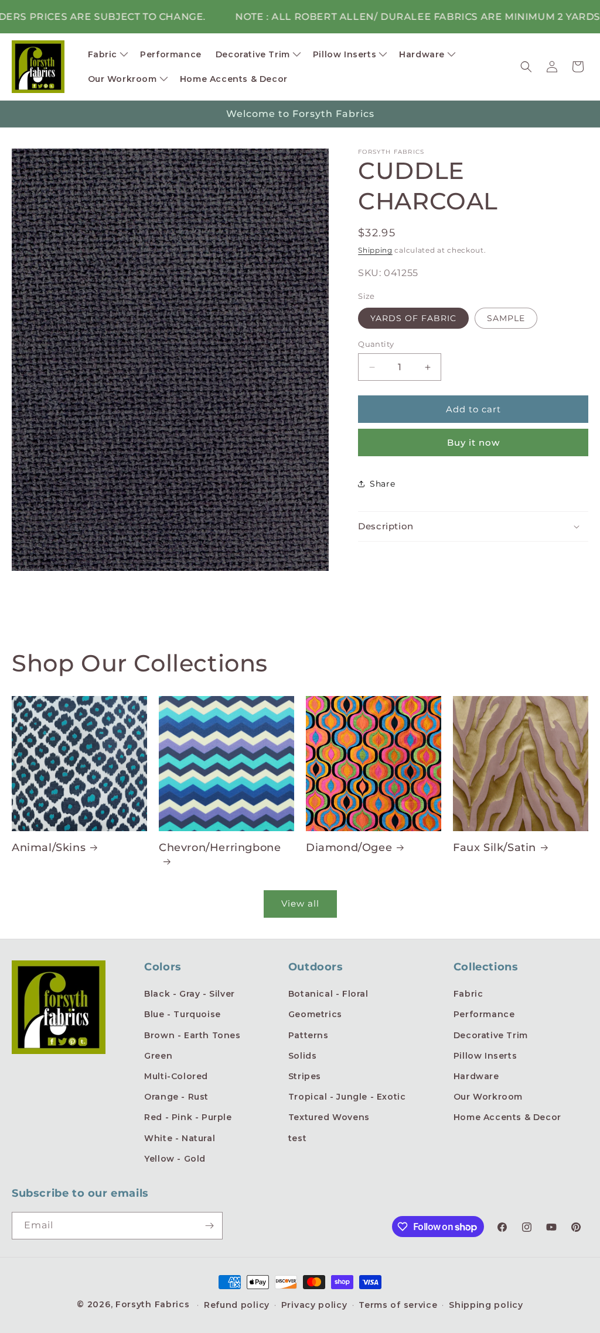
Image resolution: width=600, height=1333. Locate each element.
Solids (302, 1055)
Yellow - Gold (175, 1158)
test (297, 1138)
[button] (107, 54)
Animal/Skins (49, 847)
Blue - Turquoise (182, 1014)
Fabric (468, 993)
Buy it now (473, 442)
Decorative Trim (491, 1035)
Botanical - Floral (328, 993)
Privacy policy (314, 1305)
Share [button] (382, 483)
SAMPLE (506, 318)
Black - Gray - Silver (189, 993)
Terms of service (398, 1305)
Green (158, 1055)
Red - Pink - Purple (187, 1117)
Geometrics (315, 1014)
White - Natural (179, 1138)
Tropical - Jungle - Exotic (347, 1096)
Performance (484, 1014)
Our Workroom (488, 1096)
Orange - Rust (176, 1096)
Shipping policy (486, 1305)
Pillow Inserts (485, 1055)
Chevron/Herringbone (220, 847)
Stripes (304, 1076)
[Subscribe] (209, 1225)
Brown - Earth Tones (192, 1035)
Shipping (375, 250)
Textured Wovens (329, 1117)
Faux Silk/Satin (494, 847)
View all (300, 903)
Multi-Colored (176, 1076)
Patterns (308, 1035)
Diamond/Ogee (349, 847)
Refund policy (237, 1305)
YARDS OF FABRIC (413, 318)
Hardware (476, 1076)
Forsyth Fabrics (153, 1304)
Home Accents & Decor (507, 1117)
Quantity (376, 344)
